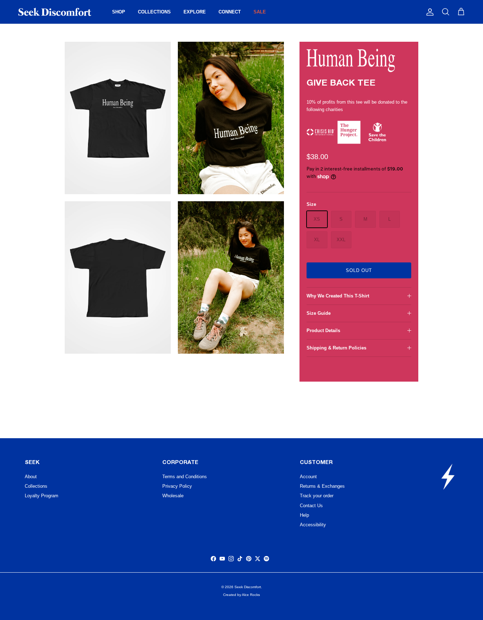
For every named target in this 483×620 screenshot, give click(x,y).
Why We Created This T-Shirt (338, 296)
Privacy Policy (177, 486)
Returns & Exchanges (322, 486)
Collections (36, 486)
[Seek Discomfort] (55, 12)
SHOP (118, 12)
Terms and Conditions (184, 476)
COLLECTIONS (154, 12)
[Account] (428, 12)
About (31, 476)
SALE (260, 12)
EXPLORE (195, 12)
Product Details (323, 330)
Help (304, 515)
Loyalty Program (41, 495)
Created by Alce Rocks (241, 595)
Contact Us (311, 505)
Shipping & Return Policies (336, 347)
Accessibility (313, 524)
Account (308, 476)
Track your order (316, 495)
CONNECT (230, 12)
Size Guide (319, 313)
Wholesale (173, 495)
